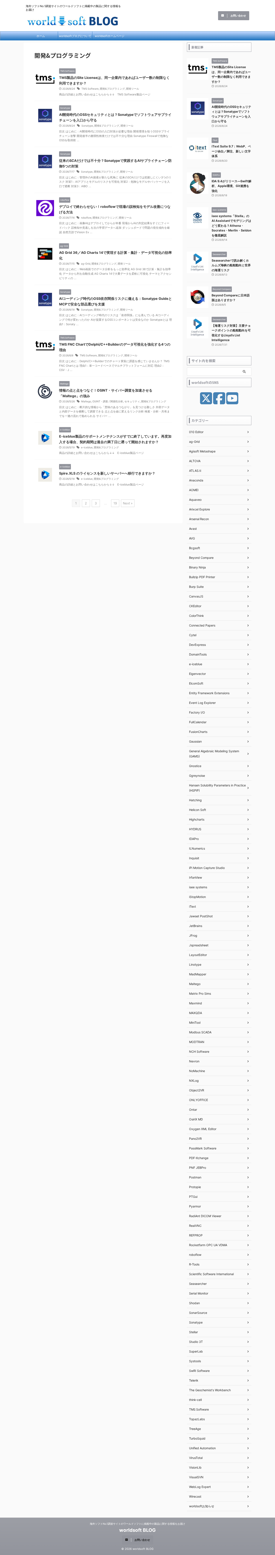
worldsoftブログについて (75, 36)
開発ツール (132, 88)
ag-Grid (85, 263)
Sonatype (87, 125)
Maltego (86, 401)
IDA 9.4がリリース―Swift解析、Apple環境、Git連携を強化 (231, 186)
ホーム (41, 36)
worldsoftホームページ (109, 36)
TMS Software (90, 88)
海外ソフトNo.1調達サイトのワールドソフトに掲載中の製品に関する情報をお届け (137, 1523)
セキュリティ (132, 401)
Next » (128, 503)
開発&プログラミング (112, 88)
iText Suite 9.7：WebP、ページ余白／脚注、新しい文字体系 (231, 151)
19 (115, 503)
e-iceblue (87, 447)
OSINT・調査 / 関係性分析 (107, 401)
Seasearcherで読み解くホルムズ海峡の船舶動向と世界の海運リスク (231, 265)
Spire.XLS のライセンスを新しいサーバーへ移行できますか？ (107, 473)
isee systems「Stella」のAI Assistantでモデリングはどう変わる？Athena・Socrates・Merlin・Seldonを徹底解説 (231, 225)
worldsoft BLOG (137, 1530)
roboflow (86, 217)
